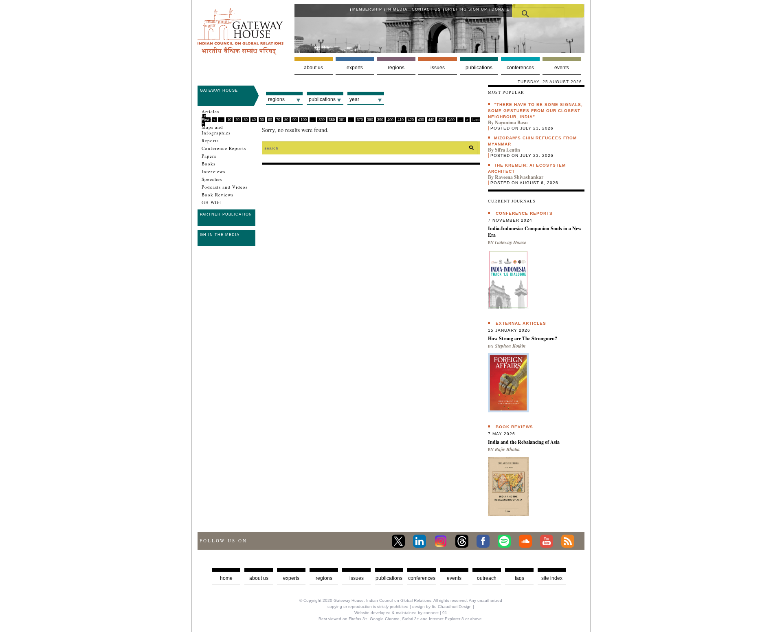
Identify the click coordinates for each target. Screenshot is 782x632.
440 (431, 120)
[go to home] (240, 53)
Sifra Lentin (507, 149)
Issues (438, 67)
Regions (396, 67)
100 (304, 120)
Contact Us (426, 9)
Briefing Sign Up (466, 9)
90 (294, 120)
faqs (519, 578)
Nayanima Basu (511, 122)
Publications (479, 67)
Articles (210, 112)
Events (561, 67)
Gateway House (219, 90)
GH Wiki (211, 202)
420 (411, 120)
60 (270, 120)
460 (451, 120)
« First (205, 118)
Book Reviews (217, 195)
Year (354, 99)
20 (237, 120)
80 (286, 120)
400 (390, 120)
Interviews (213, 171)
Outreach (486, 578)
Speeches (212, 179)
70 (278, 120)
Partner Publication (226, 214)
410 (401, 120)
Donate (501, 9)
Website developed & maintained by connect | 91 (400, 612)
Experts (355, 67)
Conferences (520, 67)
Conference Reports (224, 148)
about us (258, 578)
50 (262, 120)
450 (441, 120)
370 (360, 120)
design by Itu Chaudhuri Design (442, 606)
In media (397, 9)
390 (380, 120)
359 (322, 120)
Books (208, 164)
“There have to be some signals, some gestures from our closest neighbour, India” (535, 110)
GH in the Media (219, 235)
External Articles (521, 323)
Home (226, 578)
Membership (367, 9)
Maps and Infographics (216, 130)
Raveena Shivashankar (519, 177)
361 (342, 120)
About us (313, 67)
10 (229, 120)
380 (370, 120)
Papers (209, 156)
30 (246, 120)
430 (421, 120)
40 (254, 120)
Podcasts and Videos (225, 187)
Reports (210, 140)
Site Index (551, 578)
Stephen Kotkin (510, 345)
